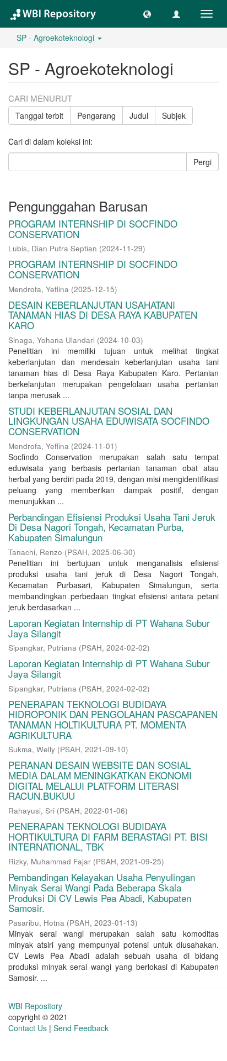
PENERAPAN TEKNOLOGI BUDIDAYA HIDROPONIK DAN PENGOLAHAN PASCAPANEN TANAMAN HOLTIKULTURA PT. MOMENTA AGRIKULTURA (113, 719)
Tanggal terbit (39, 115)
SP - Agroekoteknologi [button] (56, 37)
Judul (138, 115)
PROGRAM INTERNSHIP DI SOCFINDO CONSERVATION (92, 229)
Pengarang (96, 115)
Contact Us (27, 1027)
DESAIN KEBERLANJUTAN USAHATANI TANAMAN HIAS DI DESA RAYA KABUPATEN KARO (102, 315)
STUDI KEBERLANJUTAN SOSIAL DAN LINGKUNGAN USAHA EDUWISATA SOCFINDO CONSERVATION (108, 421)
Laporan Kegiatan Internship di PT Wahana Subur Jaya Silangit (109, 628)
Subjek (174, 115)
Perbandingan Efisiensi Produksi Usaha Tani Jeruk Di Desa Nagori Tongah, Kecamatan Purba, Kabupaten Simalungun (111, 527)
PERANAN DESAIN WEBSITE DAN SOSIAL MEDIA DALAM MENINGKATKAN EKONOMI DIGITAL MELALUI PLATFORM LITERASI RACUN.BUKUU (100, 780)
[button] (147, 13)
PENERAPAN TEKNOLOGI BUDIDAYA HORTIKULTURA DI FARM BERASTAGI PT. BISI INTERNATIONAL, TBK (108, 836)
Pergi (202, 161)
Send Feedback (81, 1027)
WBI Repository (35, 1005)
